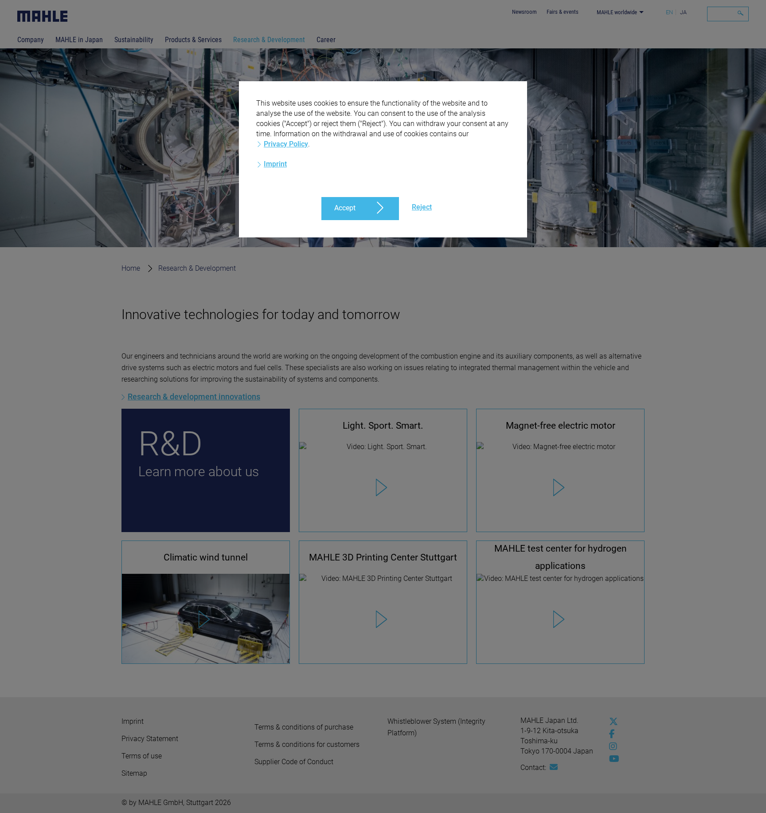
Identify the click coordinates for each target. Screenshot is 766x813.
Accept (345, 208)
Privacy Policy (286, 144)
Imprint (275, 164)
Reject (422, 207)
